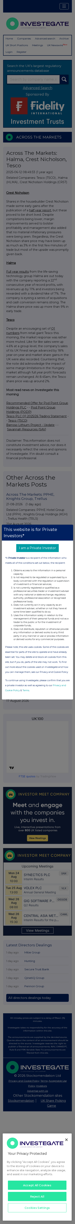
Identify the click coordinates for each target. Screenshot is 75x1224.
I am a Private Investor (37, 548)
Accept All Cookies (37, 1185)
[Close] (66, 1139)
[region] (37, 1177)
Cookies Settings (37, 1207)
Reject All (37, 1196)
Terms (25, 690)
